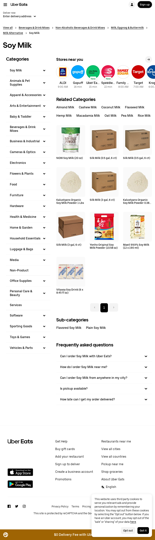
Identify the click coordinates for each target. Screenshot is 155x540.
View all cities (110, 449)
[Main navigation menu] (5, 4)
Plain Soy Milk (96, 328)
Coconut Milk (110, 107)
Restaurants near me (116, 441)
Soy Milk (16, 70)
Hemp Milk (64, 115)
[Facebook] (9, 509)
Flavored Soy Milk (68, 328)
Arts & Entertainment (25, 106)
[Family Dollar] (123, 77)
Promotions (63, 479)
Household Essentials (25, 238)
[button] (28, 70)
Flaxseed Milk (134, 107)
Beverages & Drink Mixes (34, 27)
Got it (143, 530)
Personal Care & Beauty (21, 293)
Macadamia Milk (88, 115)
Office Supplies (21, 281)
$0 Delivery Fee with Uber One (78, 535)
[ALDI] (62, 77)
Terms (75, 506)
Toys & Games (20, 337)
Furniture (16, 195)
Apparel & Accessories (26, 95)
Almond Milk (65, 107)
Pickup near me (112, 464)
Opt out (128, 530)
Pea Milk (127, 115)
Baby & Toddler (20, 116)
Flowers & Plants (21, 173)
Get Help (61, 441)
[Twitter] (16, 509)
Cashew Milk (88, 107)
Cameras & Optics (23, 152)
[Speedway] (108, 77)
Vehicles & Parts (21, 348)
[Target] (138, 77)
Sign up (145, 4)
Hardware (17, 206)
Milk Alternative (13, 32)
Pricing (86, 506)
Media (14, 260)
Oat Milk (111, 115)
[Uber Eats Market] (93, 77)
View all (8, 27)
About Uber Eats (112, 479)
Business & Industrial (25, 141)
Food (13, 184)
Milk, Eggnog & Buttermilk (127, 27)
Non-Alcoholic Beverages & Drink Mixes (80, 27)
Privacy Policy (60, 506)
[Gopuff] (77, 77)
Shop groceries (112, 472)
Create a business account (74, 472)
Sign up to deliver (67, 464)
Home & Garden (21, 227)
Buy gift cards (65, 449)
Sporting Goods (21, 326)
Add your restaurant (69, 456)
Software (16, 315)
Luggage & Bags (21, 249)
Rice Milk (144, 115)
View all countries (113, 456)
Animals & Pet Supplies (20, 82)
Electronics (18, 163)
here (133, 521)
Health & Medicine (23, 217)
